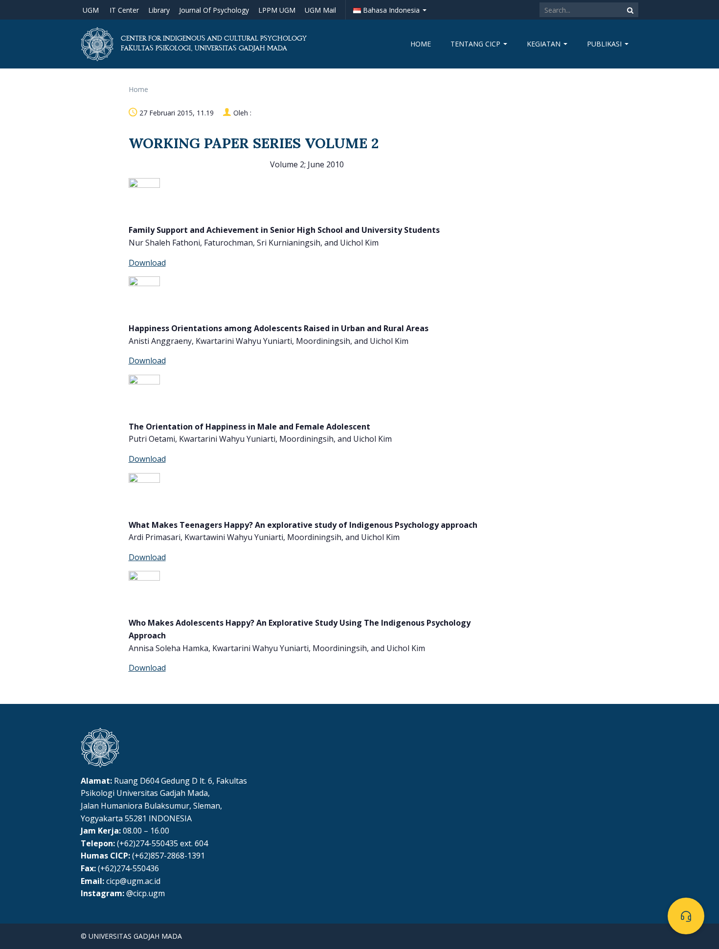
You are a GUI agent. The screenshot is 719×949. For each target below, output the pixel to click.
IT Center (124, 10)
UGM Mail (320, 10)
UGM (91, 10)
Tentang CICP (476, 43)
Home (420, 43)
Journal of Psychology (214, 10)
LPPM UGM (276, 10)
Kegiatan (544, 43)
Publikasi (605, 43)
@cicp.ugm (145, 893)
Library (159, 10)
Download (147, 262)
